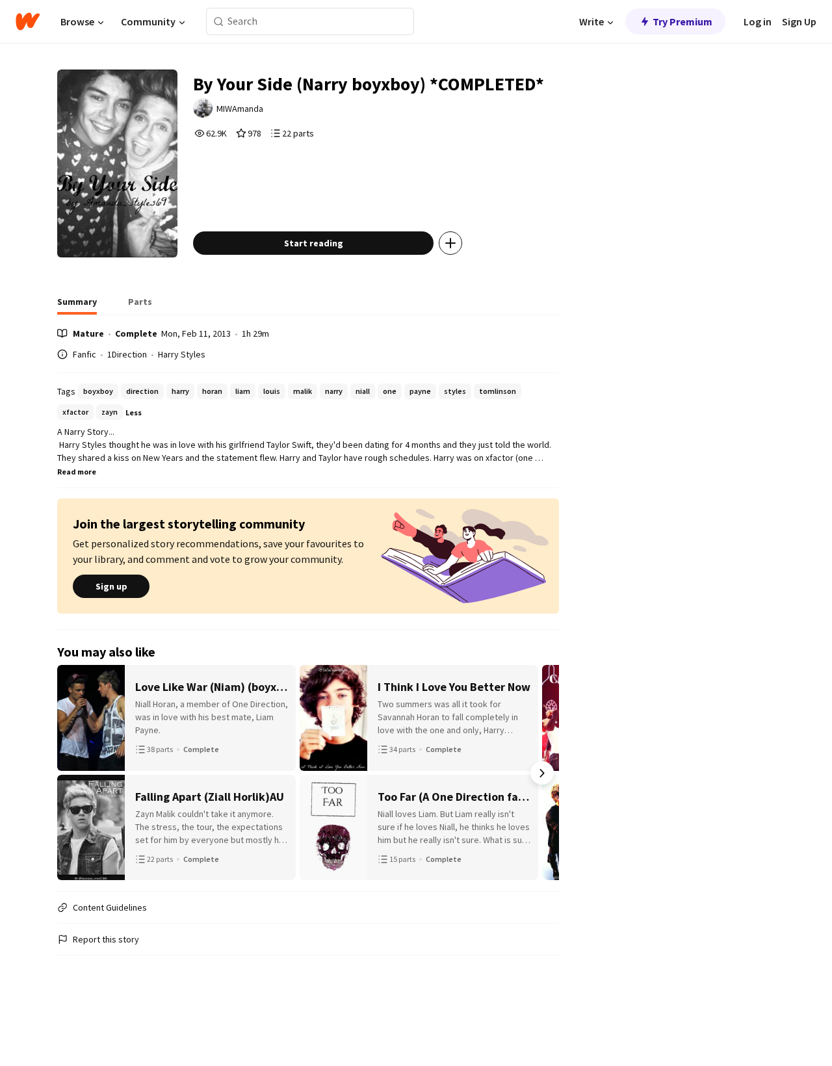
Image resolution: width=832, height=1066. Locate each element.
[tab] (77, 305)
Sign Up (799, 21)
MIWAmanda (239, 108)
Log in (758, 21)
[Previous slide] (74, 773)
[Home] (28, 21)
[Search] (218, 22)
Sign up (111, 586)
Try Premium (682, 21)
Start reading (313, 243)
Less (133, 412)
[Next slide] (542, 773)
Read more (76, 471)
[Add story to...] (450, 243)
